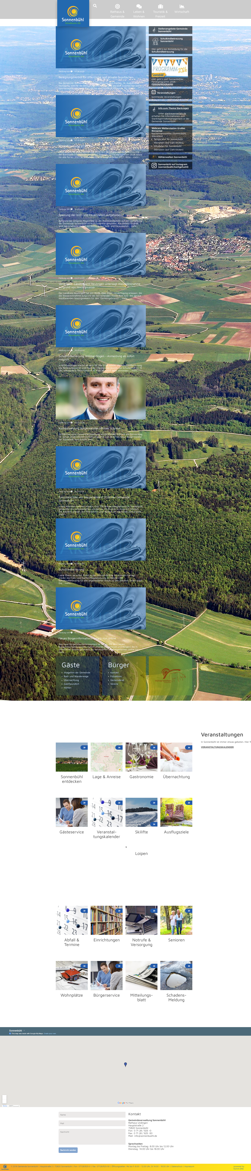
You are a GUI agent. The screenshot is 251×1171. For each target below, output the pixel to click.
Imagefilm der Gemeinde (77, 672)
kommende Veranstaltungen (166, 96)
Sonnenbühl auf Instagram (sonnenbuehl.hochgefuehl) (173, 165)
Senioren (176, 939)
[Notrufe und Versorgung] (141, 934)
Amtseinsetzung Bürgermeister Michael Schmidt (90, 428)
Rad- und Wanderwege (76, 676)
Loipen (141, 853)
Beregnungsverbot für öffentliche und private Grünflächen (96, 77)
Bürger (118, 665)
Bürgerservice (106, 995)
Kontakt (114, 672)
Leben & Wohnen (139, 14)
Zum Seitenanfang (65, 699)
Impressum (189, 1166)
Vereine (114, 684)
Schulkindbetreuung (71, 569)
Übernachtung (71, 680)
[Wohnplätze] (72, 989)
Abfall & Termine (71, 942)
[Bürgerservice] (107, 989)
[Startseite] (5, 1169)
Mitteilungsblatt (141, 997)
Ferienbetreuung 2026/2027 (77, 146)
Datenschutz (177, 1166)
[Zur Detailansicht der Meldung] (101, 67)
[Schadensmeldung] (176, 989)
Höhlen (67, 687)
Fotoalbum (116, 676)
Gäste (71, 665)
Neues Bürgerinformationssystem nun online (87, 638)
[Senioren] (176, 934)
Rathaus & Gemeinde (117, 14)
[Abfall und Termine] (72, 934)
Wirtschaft (181, 11)
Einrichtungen (107, 939)
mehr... (133, 88)
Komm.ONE (239, 1169)
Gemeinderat (117, 680)
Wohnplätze (72, 995)
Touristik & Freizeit (160, 14)
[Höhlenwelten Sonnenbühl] (170, 675)
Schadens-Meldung (176, 997)
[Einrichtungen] (107, 934)
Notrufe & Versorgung (141, 942)
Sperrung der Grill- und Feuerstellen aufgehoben (90, 215)
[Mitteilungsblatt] (141, 989)
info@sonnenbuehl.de (145, 1136)
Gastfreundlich (71, 684)
